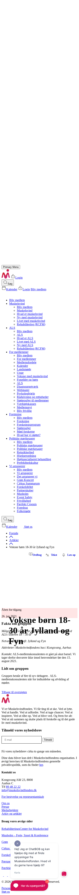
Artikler (14, 540)
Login (19, 277)
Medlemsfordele (26, 362)
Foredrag (22, 507)
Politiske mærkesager (22, 438)
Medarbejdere (10, 810)
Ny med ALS (25, 345)
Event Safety (24, 497)
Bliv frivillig (24, 410)
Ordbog (37, 554)
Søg (10, 283)
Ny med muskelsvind (30, 317)
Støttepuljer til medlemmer (33, 400)
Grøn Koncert (25, 480)
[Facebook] (3, 875)
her (41, 764)
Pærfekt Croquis (27, 504)
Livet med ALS (26, 341)
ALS (12, 327)
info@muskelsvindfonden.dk (19, 790)
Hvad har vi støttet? (28, 435)
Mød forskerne (26, 431)
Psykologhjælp (26, 393)
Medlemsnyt (24, 407)
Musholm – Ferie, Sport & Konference (25, 835)
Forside (13, 533)
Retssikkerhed (25, 452)
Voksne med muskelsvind (32, 376)
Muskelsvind (17, 303)
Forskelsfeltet (25, 487)
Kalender (11, 289)
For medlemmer (18, 352)
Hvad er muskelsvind (30, 314)
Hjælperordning (26, 455)
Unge (20, 372)
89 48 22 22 (13, 786)
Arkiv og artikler (12, 813)
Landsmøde (24, 369)
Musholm (22, 493)
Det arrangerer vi (27, 476)
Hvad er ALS (25, 338)
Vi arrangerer (17, 466)
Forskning (15, 414)
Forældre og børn (27, 379)
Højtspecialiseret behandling (34, 459)
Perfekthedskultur (27, 462)
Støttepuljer (24, 428)
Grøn (5, 841)
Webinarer (23, 390)
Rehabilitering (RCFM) (31, 324)
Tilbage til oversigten (14, 692)
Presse (5, 806)
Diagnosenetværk (27, 386)
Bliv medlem (38, 289)
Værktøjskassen (26, 404)
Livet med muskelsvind (31, 320)
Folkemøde (23, 511)
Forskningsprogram (28, 424)
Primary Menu (11, 267)
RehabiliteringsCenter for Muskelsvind (25, 828)
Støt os (27, 526)
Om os (6, 803)
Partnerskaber (25, 490)
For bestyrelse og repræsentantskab (23, 796)
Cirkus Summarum (28, 483)
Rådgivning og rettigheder (33, 397)
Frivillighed (24, 500)
